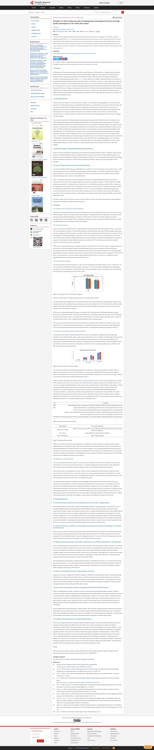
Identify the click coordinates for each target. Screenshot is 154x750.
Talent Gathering (71, 53)
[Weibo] (46, 220)
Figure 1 (87, 257)
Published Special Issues (38, 93)
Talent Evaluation (91, 53)
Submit (96, 8)
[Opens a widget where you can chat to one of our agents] (148, 747)
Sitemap (56, 738)
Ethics (72, 731)
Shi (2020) (59, 129)
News (69, 8)
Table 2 (94, 398)
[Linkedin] (41, 220)
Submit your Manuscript (82, 748)
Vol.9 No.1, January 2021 (77, 17)
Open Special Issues (36, 90)
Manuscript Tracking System (94, 731)
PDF (70, 31)
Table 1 (86, 376)
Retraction (113, 738)
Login (121, 3)
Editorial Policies (75, 733)
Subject (56, 733)
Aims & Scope (35, 20)
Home (34, 8)
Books (61, 8)
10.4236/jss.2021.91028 (62, 31)
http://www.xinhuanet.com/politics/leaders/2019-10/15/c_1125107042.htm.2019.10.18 (78, 682)
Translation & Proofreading (94, 736)
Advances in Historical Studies (39, 177)
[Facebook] (36, 220)
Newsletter (33, 102)
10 (54, 711)
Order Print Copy (35, 105)
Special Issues (74, 742)
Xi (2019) (95, 72)
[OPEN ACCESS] (104, 2)
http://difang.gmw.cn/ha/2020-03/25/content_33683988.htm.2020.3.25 (74, 666)
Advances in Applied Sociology (39, 159)
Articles (42, 8)
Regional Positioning (81, 53)
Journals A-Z (57, 731)
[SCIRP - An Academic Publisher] (40, 2)
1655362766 (36, 235)
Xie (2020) (65, 131)
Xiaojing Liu (56, 27)
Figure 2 (115, 327)
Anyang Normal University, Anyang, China (63, 29)
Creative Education (36, 123)
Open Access (113, 731)
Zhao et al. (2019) (64, 114)
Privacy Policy (113, 740)
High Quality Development (59, 53)
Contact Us (33, 108)
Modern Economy (36, 141)
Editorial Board (36, 30)
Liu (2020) (59, 135)
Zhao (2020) (85, 133)
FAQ (31, 111)
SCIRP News (95, 748)
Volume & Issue (91, 740)
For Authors (74, 736)
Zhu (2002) (111, 102)
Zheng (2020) (87, 138)
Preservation (113, 736)
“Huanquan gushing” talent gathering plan (87, 380)
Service (89, 729)
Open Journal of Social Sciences (61, 17)
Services (87, 8)
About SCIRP (75, 729)
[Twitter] (31, 220)
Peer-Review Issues (76, 738)
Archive (34, 27)
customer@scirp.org (38, 229)
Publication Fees (36, 33)
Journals (52, 8)
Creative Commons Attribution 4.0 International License (89, 722)
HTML (74, 31)
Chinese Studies (36, 195)
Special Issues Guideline (37, 96)
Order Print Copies (92, 733)
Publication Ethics (114, 733)
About (78, 8)
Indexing (34, 36)
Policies (113, 729)
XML (78, 31)
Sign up (70, 748)
